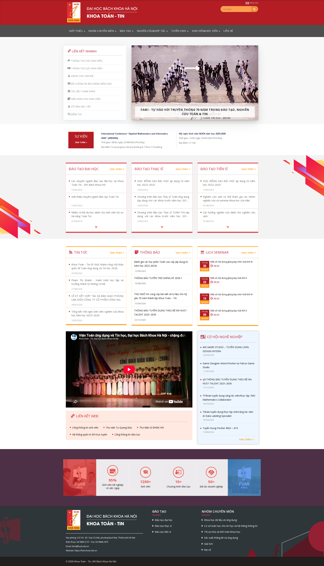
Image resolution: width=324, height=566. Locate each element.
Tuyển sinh (179, 30)
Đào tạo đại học (163, 520)
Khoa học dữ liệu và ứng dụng (220, 520)
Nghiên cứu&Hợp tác (151, 30)
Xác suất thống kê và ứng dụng (221, 537)
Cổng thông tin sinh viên (85, 427)
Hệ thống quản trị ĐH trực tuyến (89, 434)
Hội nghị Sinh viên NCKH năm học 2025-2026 (202, 133)
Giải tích (208, 543)
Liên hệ (228, 30)
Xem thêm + (81, 142)
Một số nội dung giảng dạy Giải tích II (228, 277)
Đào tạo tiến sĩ (163, 531)
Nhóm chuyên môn (101, 30)
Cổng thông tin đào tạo (127, 434)
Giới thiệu (76, 30)
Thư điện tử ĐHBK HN (151, 427)
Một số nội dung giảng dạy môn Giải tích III (231, 261)
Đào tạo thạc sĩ (163, 525)
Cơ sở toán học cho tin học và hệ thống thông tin (231, 525)
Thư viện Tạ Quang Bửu (119, 427)
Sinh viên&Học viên (205, 30)
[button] (138, 82)
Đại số (207, 549)
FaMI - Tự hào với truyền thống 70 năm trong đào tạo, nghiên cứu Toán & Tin (195, 112)
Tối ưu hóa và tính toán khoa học (222, 531)
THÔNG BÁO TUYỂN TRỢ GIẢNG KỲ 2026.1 (158, 278)
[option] (195, 82)
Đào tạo (126, 30)
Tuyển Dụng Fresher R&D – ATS (220, 428)
